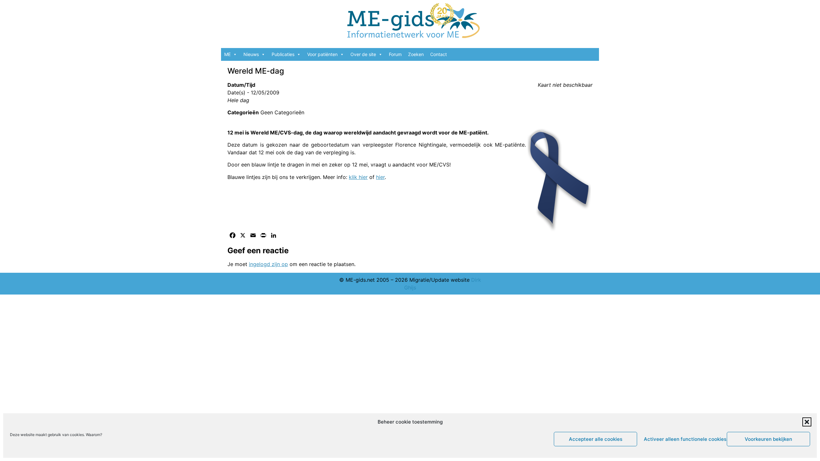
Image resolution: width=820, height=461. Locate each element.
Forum (395, 54)
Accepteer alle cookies (595, 439)
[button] (807, 422)
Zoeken (416, 54)
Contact (438, 54)
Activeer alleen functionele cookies (684, 439)
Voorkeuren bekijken (768, 439)
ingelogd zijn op (268, 264)
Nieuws (251, 54)
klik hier (358, 177)
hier (380, 177)
